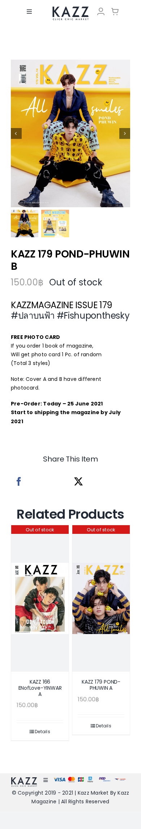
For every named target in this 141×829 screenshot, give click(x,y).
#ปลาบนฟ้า (33, 316)
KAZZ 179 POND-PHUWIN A (101, 685)
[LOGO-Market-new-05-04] (70, 9)
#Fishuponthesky (93, 316)
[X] (78, 481)
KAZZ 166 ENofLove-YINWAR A (40, 688)
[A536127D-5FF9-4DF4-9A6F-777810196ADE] (70, 133)
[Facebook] (19, 481)
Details (42, 731)
